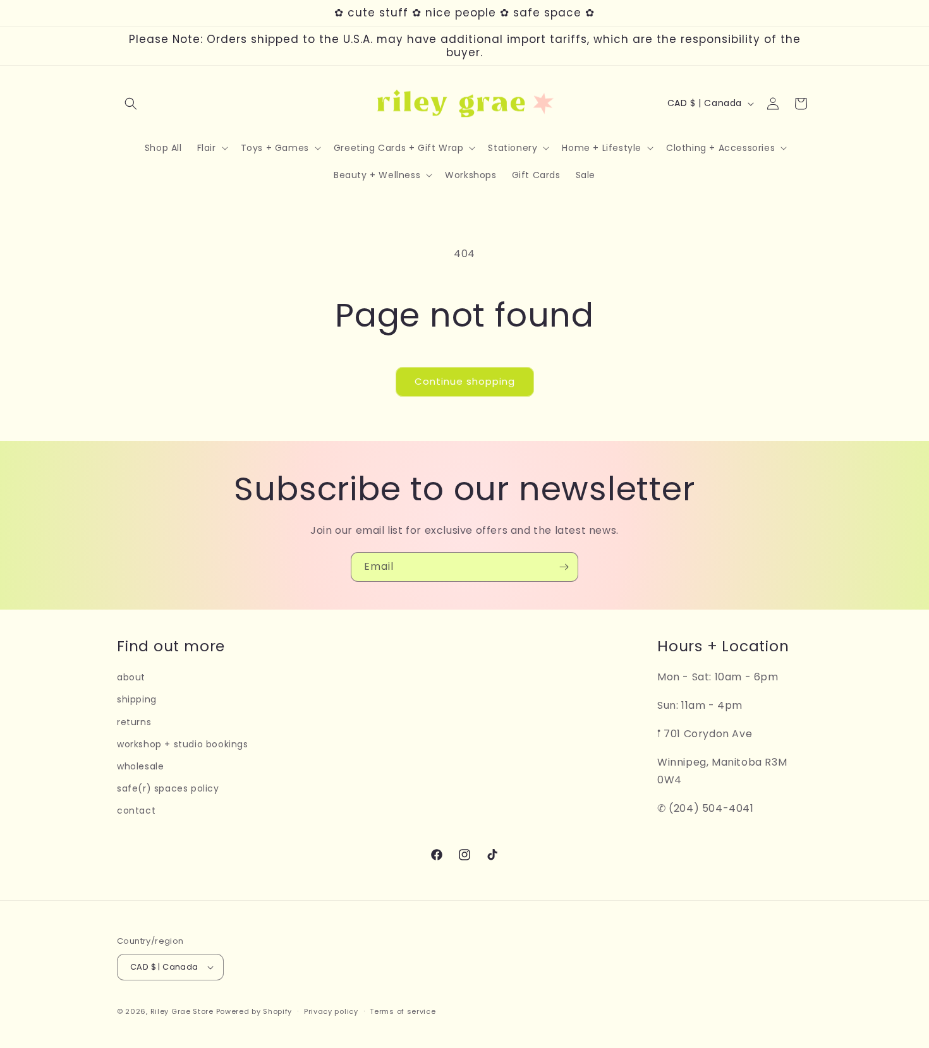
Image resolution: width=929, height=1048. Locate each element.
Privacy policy (331, 1011)
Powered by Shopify (254, 1011)
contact (136, 810)
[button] (131, 103)
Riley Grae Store (182, 1011)
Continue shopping (465, 381)
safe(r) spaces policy (168, 788)
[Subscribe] (564, 567)
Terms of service (402, 1011)
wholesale (140, 766)
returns (134, 722)
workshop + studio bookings (182, 744)
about (131, 677)
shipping (137, 699)
